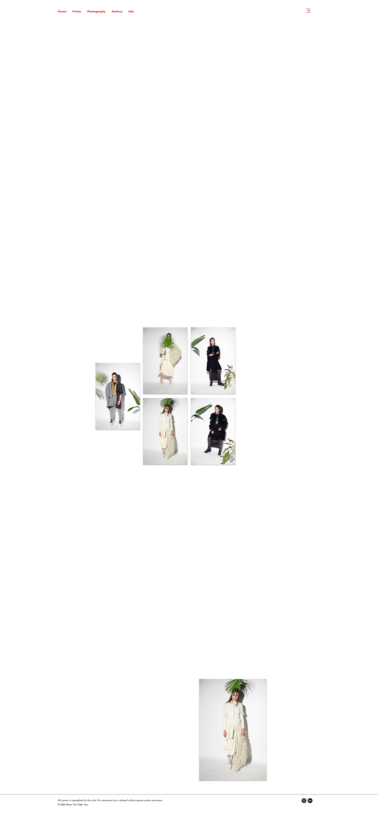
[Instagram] (304, 800)
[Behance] (310, 800)
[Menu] (308, 10)
